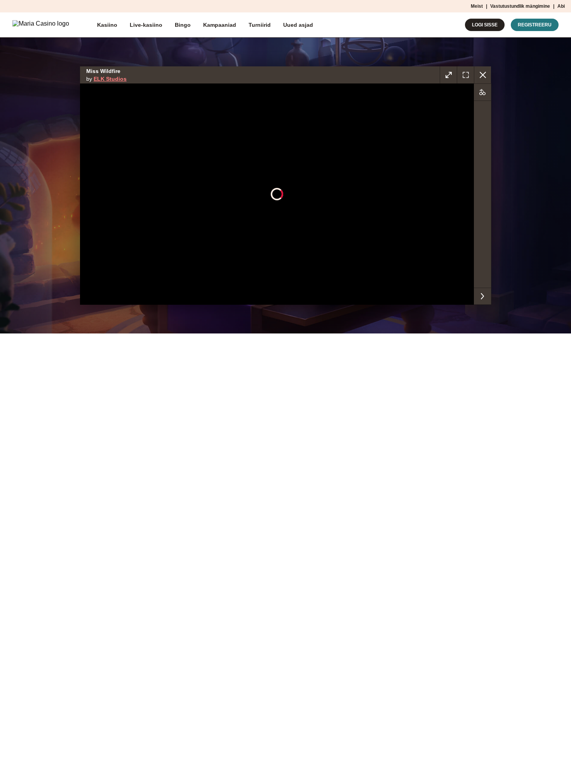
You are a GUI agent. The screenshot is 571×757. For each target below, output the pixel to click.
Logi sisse (485, 25)
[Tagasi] (482, 74)
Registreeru (535, 25)
